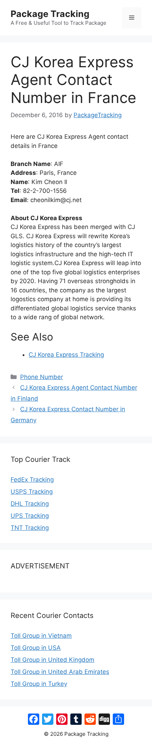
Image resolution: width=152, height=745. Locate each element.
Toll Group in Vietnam (41, 635)
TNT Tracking (30, 527)
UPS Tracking (30, 515)
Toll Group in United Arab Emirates (60, 671)
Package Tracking (50, 13)
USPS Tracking (32, 491)
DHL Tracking (30, 503)
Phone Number (41, 376)
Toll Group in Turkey (39, 683)
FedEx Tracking (32, 479)
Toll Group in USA (36, 647)
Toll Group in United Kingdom (52, 659)
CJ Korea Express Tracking (66, 354)
